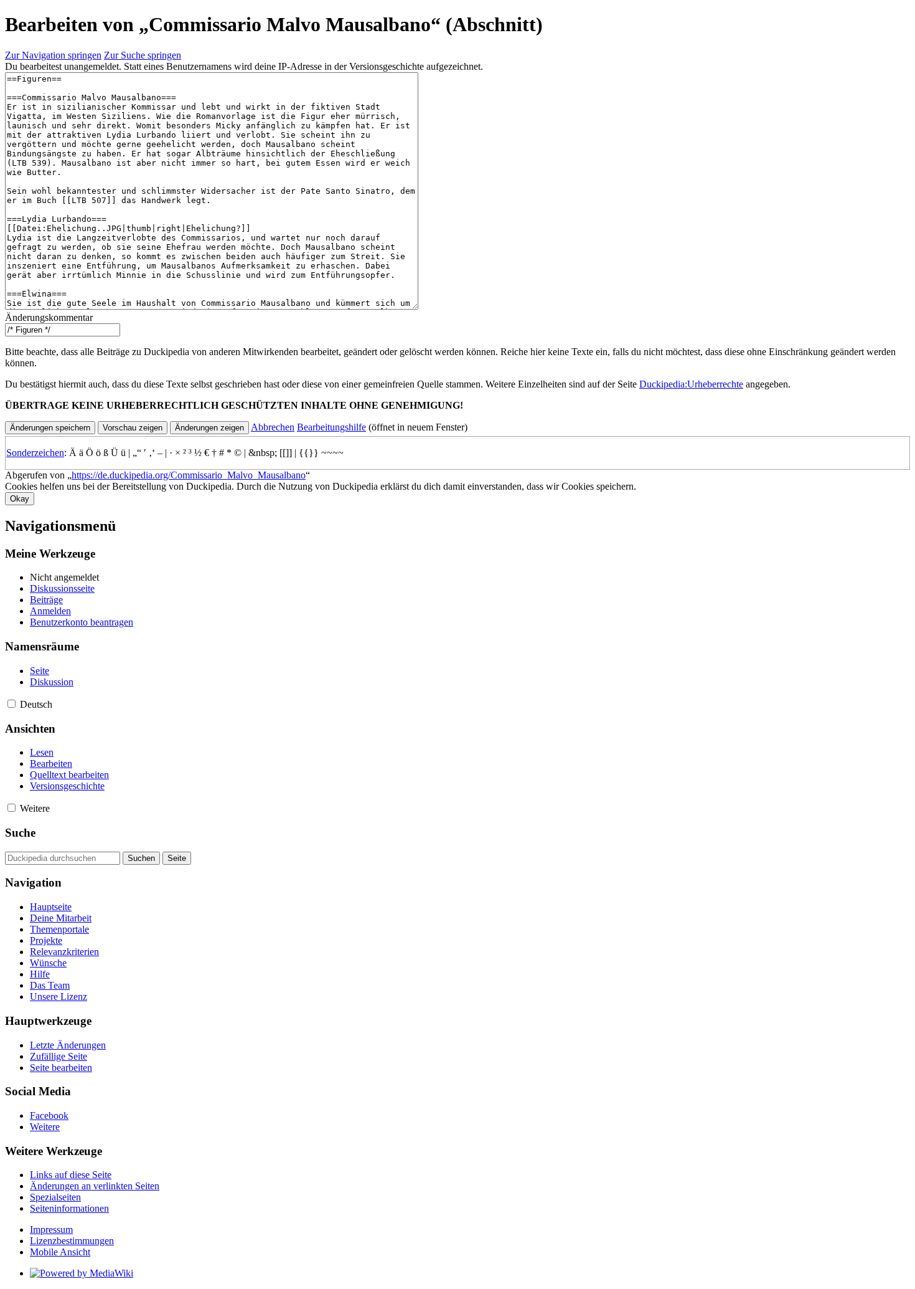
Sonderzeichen (35, 452)
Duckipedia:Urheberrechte (691, 384)
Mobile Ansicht (60, 1252)
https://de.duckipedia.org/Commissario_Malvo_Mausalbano (189, 475)
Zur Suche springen (142, 55)
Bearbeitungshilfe (331, 427)
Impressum (51, 1229)
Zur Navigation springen (53, 55)
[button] (272, 427)
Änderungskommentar (49, 317)
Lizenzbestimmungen (72, 1240)
